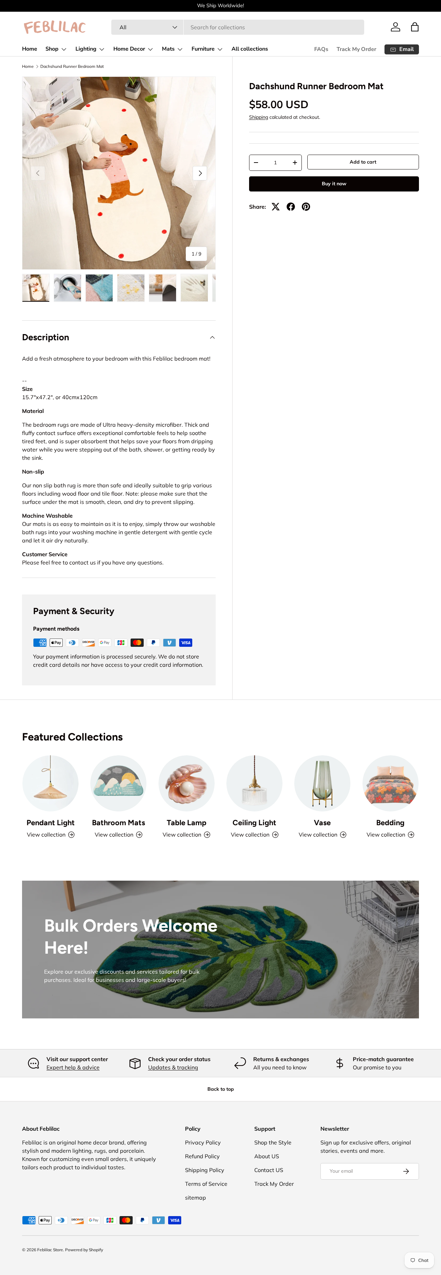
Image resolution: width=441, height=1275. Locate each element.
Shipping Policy (204, 1170)
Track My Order (356, 49)
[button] (414, 26)
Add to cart (363, 162)
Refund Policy (202, 1156)
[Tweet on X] (275, 206)
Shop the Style (272, 1142)
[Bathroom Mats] (118, 783)
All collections (250, 49)
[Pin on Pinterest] (306, 206)
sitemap (195, 1197)
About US (266, 1156)
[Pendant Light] (50, 783)
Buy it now (334, 183)
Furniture (203, 49)
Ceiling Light (254, 822)
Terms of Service (206, 1183)
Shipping (258, 117)
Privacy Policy (203, 1142)
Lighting (85, 49)
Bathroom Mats (118, 822)
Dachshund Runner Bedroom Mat (72, 66)
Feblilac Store (50, 1249)
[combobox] (237, 27)
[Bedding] (390, 783)
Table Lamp (186, 822)
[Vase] (322, 783)
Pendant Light (51, 822)
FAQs (321, 49)
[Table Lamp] (186, 783)
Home (29, 49)
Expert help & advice (73, 1067)
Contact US (268, 1170)
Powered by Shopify (84, 1249)
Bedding (390, 822)
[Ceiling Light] (254, 783)
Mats (168, 49)
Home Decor (129, 49)
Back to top (220, 1089)
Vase (322, 822)
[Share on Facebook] (290, 206)
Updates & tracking (173, 1067)
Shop (52, 49)
